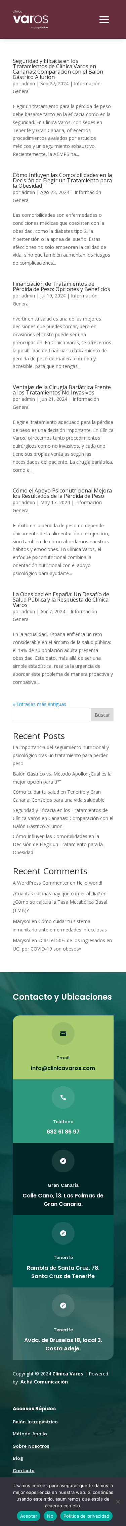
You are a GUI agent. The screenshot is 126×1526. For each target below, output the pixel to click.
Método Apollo (30, 1433)
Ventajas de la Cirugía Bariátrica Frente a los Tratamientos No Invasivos (62, 389)
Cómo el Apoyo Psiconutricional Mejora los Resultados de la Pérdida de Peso (62, 493)
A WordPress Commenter (41, 883)
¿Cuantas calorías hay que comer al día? (56, 893)
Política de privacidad (87, 1516)
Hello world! (89, 883)
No (50, 1516)
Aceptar (28, 1516)
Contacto (24, 1470)
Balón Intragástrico (35, 1421)
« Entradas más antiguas (39, 704)
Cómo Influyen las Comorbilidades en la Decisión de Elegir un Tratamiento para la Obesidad (62, 180)
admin (28, 83)
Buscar (102, 715)
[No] (117, 1501)
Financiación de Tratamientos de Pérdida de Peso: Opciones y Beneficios (61, 286)
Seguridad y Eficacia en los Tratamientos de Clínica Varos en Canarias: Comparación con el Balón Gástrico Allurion (58, 69)
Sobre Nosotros (31, 1446)
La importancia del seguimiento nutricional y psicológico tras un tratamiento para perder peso (61, 755)
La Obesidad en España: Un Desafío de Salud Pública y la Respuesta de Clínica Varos (61, 600)
